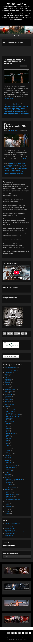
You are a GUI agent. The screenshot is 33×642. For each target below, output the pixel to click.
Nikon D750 (9, 413)
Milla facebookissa (9, 535)
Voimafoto (18, 108)
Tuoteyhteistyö (8, 475)
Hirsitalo (6, 375)
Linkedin (11, 333)
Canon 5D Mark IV (10, 411)
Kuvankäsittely (9, 496)
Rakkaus (7, 420)
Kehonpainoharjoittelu (9, 104)
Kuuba (7, 435)
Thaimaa (8, 450)
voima (5, 113)
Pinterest (15, 333)
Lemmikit (7, 387)
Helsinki (6, 374)
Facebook (4, 333)
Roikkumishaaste (9, 453)
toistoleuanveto (19, 111)
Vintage (6, 503)
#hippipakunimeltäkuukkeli (11, 367)
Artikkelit (11, 103)
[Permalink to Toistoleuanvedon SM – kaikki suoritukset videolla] (16, 84)
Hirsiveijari (7, 377)
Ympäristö (7, 511)
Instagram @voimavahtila (10, 525)
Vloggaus (7, 504)
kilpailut (20, 110)
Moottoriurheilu (9, 481)
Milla (17, 66)
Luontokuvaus (9, 498)
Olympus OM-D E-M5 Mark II (13, 414)
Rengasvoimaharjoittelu (11, 465)
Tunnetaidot (7, 474)
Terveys (6, 459)
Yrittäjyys (6, 110)
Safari (7, 443)
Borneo (8, 425)
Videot (5, 108)
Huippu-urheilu (17, 103)
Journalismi (7, 382)
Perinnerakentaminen (9, 404)
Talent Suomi (8, 457)
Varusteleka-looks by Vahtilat (13, 499)
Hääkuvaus (9, 492)
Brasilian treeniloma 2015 (10, 370)
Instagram (22, 333)
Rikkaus (6, 452)
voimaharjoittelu (25, 113)
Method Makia (8, 396)
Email (26, 333)
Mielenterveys (8, 398)
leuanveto (25, 110)
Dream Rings (9, 462)
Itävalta (8, 431)
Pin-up (6, 406)
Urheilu (20, 106)
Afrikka (8, 423)
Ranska (8, 442)
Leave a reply (23, 66)
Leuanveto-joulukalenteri (10, 389)
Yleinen (23, 108)
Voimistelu (8, 482)
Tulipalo (6, 472)
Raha (6, 408)
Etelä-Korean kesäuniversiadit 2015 (14, 479)
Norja (7, 440)
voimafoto (17, 113)
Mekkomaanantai (8, 394)
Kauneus (7, 384)
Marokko (8, 437)
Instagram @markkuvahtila (11, 526)
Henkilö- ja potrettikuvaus (12, 494)
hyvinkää (15, 110)
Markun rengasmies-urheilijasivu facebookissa (15, 531)
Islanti (7, 430)
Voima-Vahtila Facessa (10, 530)
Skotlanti (8, 447)
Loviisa (6, 392)
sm (13, 111)
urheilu (25, 111)
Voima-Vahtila (16, 4)
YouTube (18, 333)
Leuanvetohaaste (8, 106)
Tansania (8, 448)
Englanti (8, 428)
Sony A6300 (9, 418)
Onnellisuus (7, 401)
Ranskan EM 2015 (12, 486)
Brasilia (8, 426)
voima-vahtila (11, 113)
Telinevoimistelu (12, 487)
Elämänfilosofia (8, 372)
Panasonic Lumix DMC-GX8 (12, 416)
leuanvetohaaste (8, 111)
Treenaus (15, 106)
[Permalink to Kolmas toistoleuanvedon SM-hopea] (16, 148)
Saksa (7, 445)
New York (8, 438)
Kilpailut (18, 104)
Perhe (6, 403)
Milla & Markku (21, 165)
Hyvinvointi (7, 381)
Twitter (8, 333)
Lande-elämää (8, 386)
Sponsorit (7, 455)
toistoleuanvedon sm (17, 170)
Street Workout (9, 469)
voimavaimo (13, 173)
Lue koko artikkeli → (10, 98)
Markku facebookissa (9, 533)
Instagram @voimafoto (10, 528)
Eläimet (8, 491)
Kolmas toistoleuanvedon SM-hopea (15, 126)
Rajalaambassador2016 (10, 409)
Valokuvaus (25, 106)
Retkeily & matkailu (9, 421)
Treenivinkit (9, 470)
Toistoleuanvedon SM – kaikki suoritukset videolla (15, 61)
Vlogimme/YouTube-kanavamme (12, 523)
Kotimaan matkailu (10, 433)
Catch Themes (23, 639)
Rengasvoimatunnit (10, 467)
